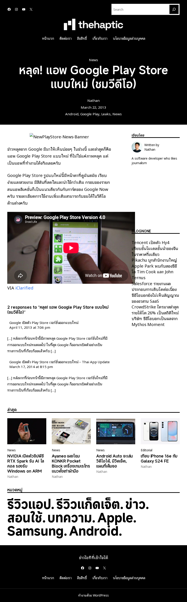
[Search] (174, 9)
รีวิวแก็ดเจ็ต (88, 504)
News (93, 59)
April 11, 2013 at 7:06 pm (29, 327)
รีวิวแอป (29, 504)
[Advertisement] (156, 200)
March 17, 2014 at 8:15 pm (31, 366)
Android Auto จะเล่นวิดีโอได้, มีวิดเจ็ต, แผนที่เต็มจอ (114, 460)
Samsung (35, 530)
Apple (115, 517)
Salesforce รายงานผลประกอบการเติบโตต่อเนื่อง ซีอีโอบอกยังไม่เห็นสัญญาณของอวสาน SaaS (155, 292)
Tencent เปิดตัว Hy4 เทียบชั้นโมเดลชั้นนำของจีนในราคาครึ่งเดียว (155, 248)
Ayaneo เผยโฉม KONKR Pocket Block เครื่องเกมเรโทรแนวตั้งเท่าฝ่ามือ (71, 463)
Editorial (146, 449)
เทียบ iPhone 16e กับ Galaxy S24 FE (159, 458)
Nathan (93, 100)
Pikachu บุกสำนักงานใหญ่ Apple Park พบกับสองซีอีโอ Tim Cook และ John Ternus (154, 268)
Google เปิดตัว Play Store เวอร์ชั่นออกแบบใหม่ (43, 322)
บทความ (69, 517)
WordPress (101, 595)
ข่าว (135, 504)
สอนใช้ (24, 517)
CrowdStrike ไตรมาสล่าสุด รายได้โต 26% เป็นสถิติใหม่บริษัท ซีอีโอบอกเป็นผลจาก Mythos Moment (155, 315)
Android (71, 113)
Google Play (89, 113)
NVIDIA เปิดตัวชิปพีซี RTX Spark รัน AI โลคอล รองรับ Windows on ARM (25, 463)
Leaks (106, 113)
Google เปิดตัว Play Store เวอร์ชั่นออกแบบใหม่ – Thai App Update (59, 361)
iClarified (24, 287)
